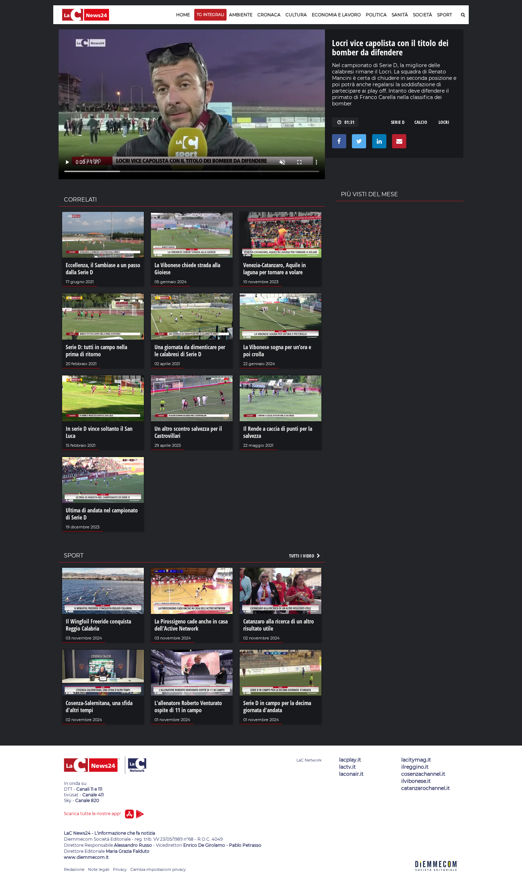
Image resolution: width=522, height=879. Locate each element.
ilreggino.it (415, 767)
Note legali (98, 869)
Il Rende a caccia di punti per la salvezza (277, 432)
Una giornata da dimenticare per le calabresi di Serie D (189, 350)
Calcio (420, 122)
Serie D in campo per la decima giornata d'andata (277, 706)
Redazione (74, 869)
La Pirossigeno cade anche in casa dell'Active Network (191, 624)
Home (183, 14)
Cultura (296, 14)
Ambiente (240, 14)
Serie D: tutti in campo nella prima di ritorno (96, 350)
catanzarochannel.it (425, 788)
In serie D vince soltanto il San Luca (99, 432)
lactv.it (347, 767)
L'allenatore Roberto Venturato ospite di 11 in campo (188, 706)
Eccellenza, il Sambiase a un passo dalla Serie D (103, 268)
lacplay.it (350, 760)
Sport (444, 14)
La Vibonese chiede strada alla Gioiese (187, 268)
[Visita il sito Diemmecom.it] (437, 875)
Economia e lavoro (336, 14)
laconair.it (351, 774)
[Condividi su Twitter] (357, 143)
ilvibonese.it (416, 781)
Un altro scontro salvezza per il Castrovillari (188, 432)
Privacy (120, 869)
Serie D (397, 122)
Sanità (400, 14)
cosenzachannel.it (423, 774)
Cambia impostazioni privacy (158, 869)
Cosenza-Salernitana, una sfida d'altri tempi (99, 706)
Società (422, 14)
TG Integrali (210, 14)
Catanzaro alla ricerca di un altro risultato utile (278, 624)
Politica (376, 14)
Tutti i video (302, 556)
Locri (444, 122)
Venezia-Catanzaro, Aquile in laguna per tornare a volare (274, 268)
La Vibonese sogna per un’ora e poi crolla (277, 350)
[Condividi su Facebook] (337, 143)
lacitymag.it (416, 760)
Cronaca (269, 14)
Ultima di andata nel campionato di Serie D (102, 513)
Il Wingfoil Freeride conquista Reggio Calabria (98, 624)
